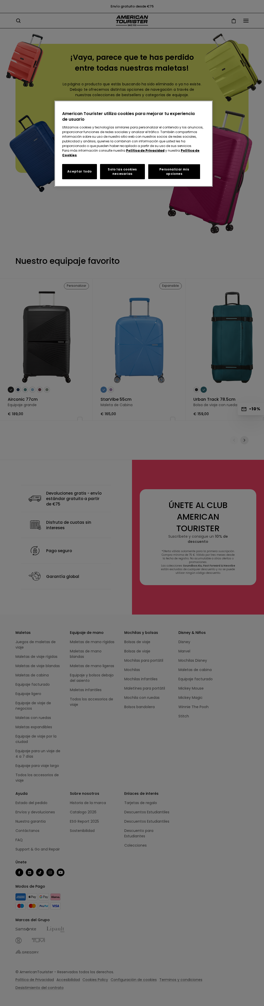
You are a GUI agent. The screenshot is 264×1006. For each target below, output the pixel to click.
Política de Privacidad (145, 150)
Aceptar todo (79, 171)
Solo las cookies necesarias (122, 171)
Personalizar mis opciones (174, 171)
